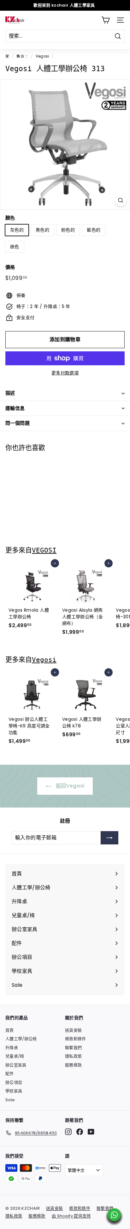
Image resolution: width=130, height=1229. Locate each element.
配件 (9, 1074)
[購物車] (105, 20)
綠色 (14, 247)
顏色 (10, 217)
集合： (22, 56)
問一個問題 (17, 423)
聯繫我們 (73, 1048)
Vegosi (42, 56)
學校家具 (13, 1091)
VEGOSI (44, 550)
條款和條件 (75, 1039)
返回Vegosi (69, 785)
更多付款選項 (65, 373)
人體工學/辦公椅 (21, 1039)
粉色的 (68, 230)
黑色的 (42, 230)
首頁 (9, 1030)
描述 (10, 393)
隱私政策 (73, 1056)
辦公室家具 (16, 1065)
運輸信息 (15, 408)
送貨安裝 (73, 1030)
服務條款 (73, 1065)
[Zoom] (121, 200)
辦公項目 (13, 1082)
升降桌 (11, 1048)
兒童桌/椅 (14, 1056)
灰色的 (17, 230)
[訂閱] (109, 837)
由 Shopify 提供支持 (71, 1216)
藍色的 (93, 230)
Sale (10, 1100)
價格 (10, 267)
